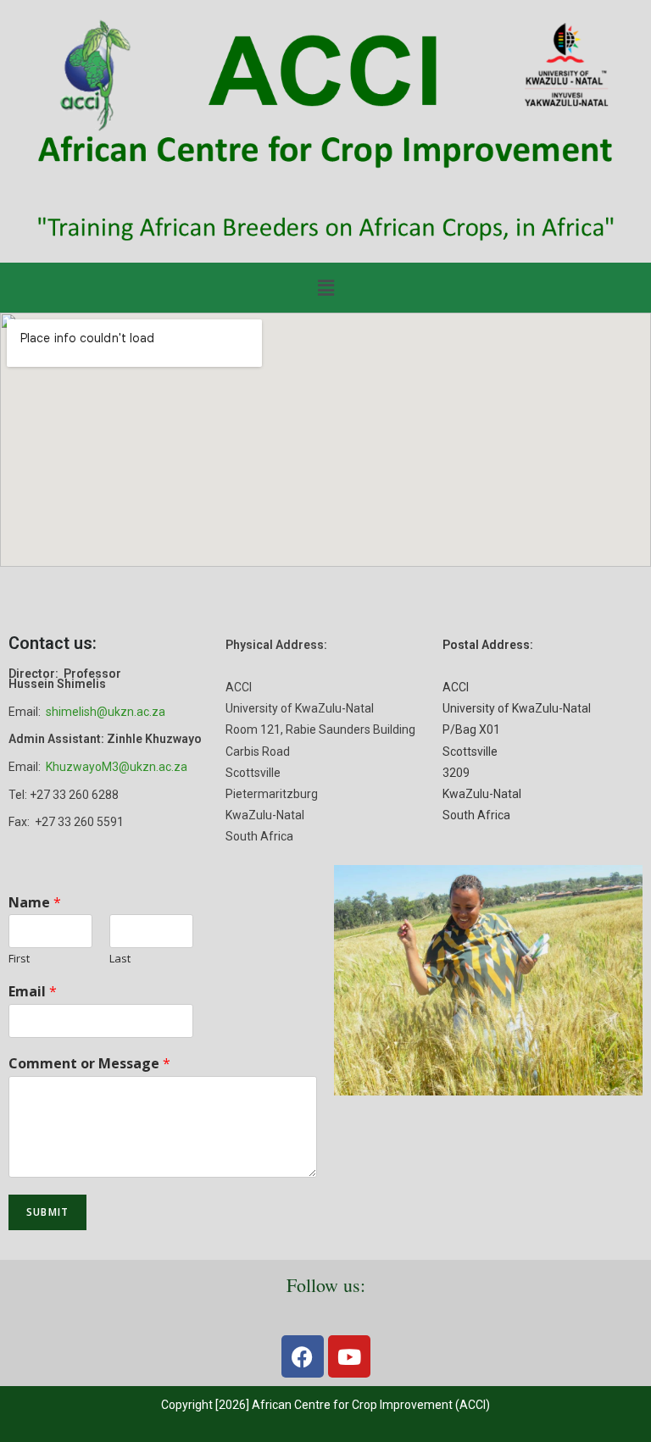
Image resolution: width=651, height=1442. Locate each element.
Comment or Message (89, 1064)
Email (32, 992)
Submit (47, 1212)
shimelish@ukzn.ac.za (105, 711)
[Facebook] (302, 1356)
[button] (325, 287)
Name (34, 903)
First (19, 958)
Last (120, 958)
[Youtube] (349, 1356)
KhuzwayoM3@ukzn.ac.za (116, 767)
